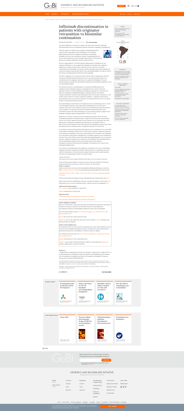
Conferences (110, 380)
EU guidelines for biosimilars (122, 98)
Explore (61, 239)
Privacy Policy (90, 364)
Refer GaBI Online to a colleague (117, 402)
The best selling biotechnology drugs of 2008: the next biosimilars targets (122, 91)
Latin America (56, 385)
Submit (61, 191)
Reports (95, 397)
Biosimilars (65, 14)
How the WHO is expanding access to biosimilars (121, 119)
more (107, 178)
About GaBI (122, 14)
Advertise (129, 14)
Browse (61, 217)
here (107, 183)
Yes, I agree (112, 406)
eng (132, 6)
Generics (54, 14)
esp (136, 6)
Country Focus (97, 385)
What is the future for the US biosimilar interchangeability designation (122, 110)
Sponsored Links (112, 387)
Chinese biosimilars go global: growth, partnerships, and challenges (122, 77)
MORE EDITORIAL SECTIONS (80, 14)
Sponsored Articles (112, 383)
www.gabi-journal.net (68, 170)
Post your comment (93, 42)
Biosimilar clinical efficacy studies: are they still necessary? (121, 115)
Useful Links (110, 393)
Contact (98, 402)
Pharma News (111, 390)
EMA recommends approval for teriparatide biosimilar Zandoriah (122, 30)
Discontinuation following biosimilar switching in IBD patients (77, 199)
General (68, 383)
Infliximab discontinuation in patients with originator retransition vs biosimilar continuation (82, 19)
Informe (104, 242)
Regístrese (62, 242)
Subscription (137, 14)
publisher (73, 264)
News (67, 387)
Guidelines (96, 388)
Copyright (92, 402)
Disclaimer (85, 402)
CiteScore (65, 188)
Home (47, 14)
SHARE (46, 348)
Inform (98, 220)
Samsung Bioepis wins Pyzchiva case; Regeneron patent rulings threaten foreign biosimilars (122, 73)
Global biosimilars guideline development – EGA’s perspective (121, 95)
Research (58, 19)
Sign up (121, 6)
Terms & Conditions (76, 402)
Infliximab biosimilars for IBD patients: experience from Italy (76, 196)
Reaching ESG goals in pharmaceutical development (122, 106)
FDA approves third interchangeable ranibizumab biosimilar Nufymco (122, 34)
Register (61, 220)
